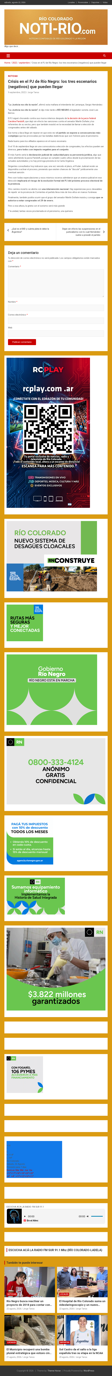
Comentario (14, 266)
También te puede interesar (24, 1262)
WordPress (89, 1370)
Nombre (12, 302)
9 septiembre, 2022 (17, 92)
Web (10, 327)
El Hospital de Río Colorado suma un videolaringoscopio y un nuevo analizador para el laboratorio (82, 1304)
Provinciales (83, 2)
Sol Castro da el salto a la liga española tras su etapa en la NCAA (81, 1351)
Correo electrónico (18, 314)
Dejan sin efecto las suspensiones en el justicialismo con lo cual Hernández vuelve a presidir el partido (81, 232)
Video (105, 2)
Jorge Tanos (33, 92)
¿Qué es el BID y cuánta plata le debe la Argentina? (30, 230)
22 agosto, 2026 (14, 1309)
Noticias (13, 76)
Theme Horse (54, 1370)
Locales (71, 2)
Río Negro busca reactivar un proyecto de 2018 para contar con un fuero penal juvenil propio (28, 1304)
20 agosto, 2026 (66, 1357)
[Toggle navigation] (8, 55)
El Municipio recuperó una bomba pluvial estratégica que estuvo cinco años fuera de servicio (30, 1353)
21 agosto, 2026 (14, 1357)
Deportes (95, 2)
